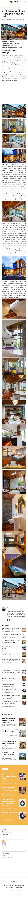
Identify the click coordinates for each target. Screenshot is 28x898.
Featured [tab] (5, 768)
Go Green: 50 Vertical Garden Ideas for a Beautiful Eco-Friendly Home (11, 696)
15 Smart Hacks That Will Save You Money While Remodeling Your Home (11, 641)
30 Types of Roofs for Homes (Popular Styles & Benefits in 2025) (10, 629)
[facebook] (7, 620)
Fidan (4, 19)
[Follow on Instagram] (14, 881)
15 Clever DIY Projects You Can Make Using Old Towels (11, 647)
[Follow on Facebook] (11, 881)
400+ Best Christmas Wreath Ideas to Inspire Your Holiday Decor (10, 683)
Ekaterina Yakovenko (7, 756)
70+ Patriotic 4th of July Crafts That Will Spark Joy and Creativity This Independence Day (11, 703)
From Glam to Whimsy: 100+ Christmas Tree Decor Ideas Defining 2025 (11, 677)
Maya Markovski (6, 780)
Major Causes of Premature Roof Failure (11, 653)
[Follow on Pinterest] (9, 620)
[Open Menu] (2, 2)
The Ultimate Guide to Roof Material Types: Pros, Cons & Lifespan (11, 635)
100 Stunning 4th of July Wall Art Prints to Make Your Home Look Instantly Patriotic (11, 671)
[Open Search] (25, 2)
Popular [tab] (11, 768)
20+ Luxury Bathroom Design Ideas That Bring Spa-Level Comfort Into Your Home (11, 660)
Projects (9, 7)
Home (3, 7)
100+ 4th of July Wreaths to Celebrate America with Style (10, 690)
